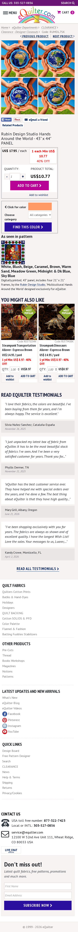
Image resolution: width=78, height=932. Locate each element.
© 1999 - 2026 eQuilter (38, 927)
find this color (27, 227)
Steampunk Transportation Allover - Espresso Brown (19, 347)
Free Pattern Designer (16, 756)
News (5, 772)
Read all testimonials (37, 568)
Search (66, 3)
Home (4, 27)
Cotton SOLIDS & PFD (17, 618)
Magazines (9, 666)
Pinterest (14, 720)
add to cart (28, 185)
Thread (6, 655)
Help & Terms (11, 777)
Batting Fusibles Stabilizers (19, 634)
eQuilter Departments (24, 27)
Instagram (14, 726)
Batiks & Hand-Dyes (15, 597)
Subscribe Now (36, 905)
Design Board (10, 751)
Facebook (14, 714)
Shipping (7, 782)
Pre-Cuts (7, 650)
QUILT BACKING (12, 613)
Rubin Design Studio (32, 284)
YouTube (13, 731)
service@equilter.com (27, 832)
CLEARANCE (48, 27)
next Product (63, 36)
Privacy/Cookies (12, 793)
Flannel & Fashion (14, 629)
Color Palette (11, 624)
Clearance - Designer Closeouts (19, 32)
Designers (8, 608)
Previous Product (35, 36)
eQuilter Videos (12, 708)
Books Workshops (13, 661)
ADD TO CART (28, 376)
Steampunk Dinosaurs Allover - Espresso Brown (55, 347)
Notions (7, 671)
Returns (7, 788)
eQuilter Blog (11, 703)
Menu (13, 12)
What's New (9, 697)
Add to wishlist (38, 195)
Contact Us (10, 814)
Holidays (7, 602)
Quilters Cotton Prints (16, 592)
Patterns (7, 676)
